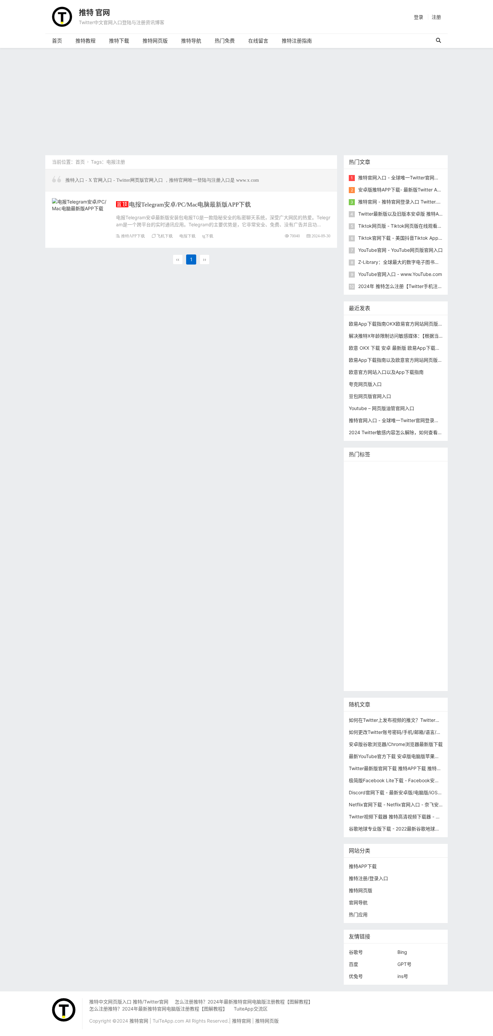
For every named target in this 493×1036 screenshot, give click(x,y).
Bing (402, 952)
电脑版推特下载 (366, 662)
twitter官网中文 (366, 672)
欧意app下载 (364, 641)
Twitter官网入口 (401, 521)
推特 (388, 501)
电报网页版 (396, 651)
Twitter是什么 (365, 581)
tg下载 (207, 236)
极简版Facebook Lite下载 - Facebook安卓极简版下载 (406, 780)
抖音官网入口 (402, 672)
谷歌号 (356, 952)
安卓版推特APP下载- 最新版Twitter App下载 (405, 189)
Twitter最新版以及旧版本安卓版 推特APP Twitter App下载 (419, 214)
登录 (418, 17)
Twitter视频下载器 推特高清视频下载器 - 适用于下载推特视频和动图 (420, 816)
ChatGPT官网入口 (403, 571)
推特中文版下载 (400, 561)
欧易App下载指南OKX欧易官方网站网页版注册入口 (403, 324)
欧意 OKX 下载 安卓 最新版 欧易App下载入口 (397, 348)
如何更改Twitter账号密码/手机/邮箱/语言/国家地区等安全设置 (414, 732)
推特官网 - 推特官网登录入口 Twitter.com (402, 202)
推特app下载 (364, 491)
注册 (436, 17)
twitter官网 (424, 480)
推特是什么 (400, 591)
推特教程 (85, 41)
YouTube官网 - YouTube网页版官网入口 (400, 250)
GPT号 (404, 964)
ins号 (402, 976)
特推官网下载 (364, 561)
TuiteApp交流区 (251, 1009)
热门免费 (225, 41)
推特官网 (359, 470)
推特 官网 (94, 12)
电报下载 (187, 236)
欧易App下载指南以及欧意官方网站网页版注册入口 (402, 360)
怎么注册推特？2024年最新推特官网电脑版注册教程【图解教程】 (244, 1001)
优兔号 (356, 976)
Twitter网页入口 (367, 611)
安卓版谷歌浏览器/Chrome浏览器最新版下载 (396, 744)
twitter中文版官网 (369, 551)
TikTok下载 (425, 651)
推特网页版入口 (390, 480)
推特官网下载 (364, 571)
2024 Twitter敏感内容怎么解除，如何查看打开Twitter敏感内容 (415, 432)
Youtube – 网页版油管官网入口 (381, 408)
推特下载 (119, 41)
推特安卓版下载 (405, 511)
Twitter (421, 611)
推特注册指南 (297, 41)
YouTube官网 (364, 531)
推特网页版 (155, 41)
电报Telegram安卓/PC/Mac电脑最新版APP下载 (190, 204)
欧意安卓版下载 (404, 631)
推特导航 (191, 41)
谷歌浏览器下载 (409, 551)
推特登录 (398, 611)
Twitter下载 (362, 682)
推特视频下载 (399, 581)
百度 (353, 964)
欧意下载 (374, 621)
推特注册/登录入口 (368, 878)
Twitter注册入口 (367, 511)
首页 (57, 41)
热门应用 (358, 914)
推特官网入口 (364, 501)
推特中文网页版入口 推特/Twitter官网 (128, 1001)
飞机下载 (165, 236)
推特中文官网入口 (398, 541)
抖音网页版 (400, 662)
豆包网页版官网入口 (370, 396)
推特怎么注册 (364, 601)
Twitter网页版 (397, 491)
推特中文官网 (364, 521)
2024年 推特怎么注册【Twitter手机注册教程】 (407, 286)
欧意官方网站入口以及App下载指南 (386, 372)
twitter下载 (428, 531)
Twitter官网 (415, 470)
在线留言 (258, 41)
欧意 (355, 621)
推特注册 (393, 601)
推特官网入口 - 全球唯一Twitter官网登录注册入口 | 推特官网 (422, 177)
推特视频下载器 (366, 591)
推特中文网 (362, 541)
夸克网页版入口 (365, 384)
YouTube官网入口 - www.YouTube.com (400, 274)
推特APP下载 (133, 236)
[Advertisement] (246, 98)
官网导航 (358, 902)
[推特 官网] (62, 16)
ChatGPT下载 (365, 651)
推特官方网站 (412, 501)
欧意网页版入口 (405, 621)
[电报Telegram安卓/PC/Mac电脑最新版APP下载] (80, 204)
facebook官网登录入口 (407, 641)
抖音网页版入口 (366, 631)
